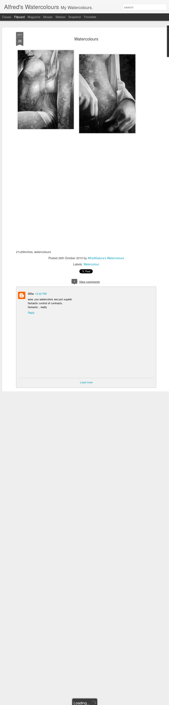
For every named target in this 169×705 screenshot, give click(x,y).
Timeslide (90, 17)
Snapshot (74, 17)
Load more (86, 382)
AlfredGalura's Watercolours (106, 258)
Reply (31, 312)
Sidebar (60, 17)
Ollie (31, 294)
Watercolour (91, 264)
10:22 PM (41, 294)
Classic (6, 17)
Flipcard (19, 17)
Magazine (34, 17)
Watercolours (86, 39)
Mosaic (48, 17)
